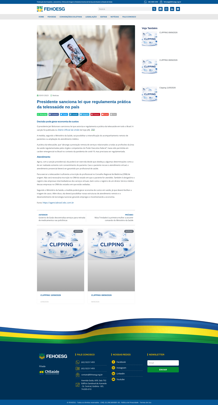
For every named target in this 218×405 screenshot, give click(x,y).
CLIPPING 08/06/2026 (101, 295)
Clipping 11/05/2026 (167, 88)
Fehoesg (52, 17)
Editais (103, 17)
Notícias (115, 17)
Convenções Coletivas (71, 17)
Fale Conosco (129, 17)
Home (41, 17)
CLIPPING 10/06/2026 (50, 295)
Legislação (91, 17)
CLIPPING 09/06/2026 (168, 33)
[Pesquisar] (154, 9)
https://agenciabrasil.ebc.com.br (58, 202)
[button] (42, 114)
